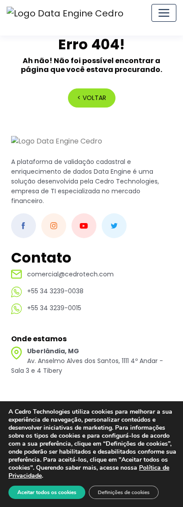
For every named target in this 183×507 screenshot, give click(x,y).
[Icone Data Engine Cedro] (66, 13)
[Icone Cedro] (56, 146)
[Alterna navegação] (163, 13)
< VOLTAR (91, 97)
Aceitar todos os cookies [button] (46, 492)
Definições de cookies (124, 492)
